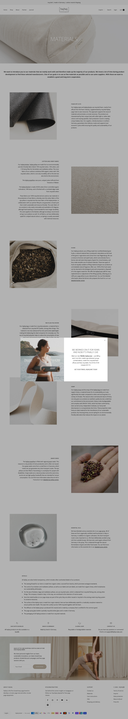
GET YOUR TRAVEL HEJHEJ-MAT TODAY (85, 369)
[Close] (104, 340)
